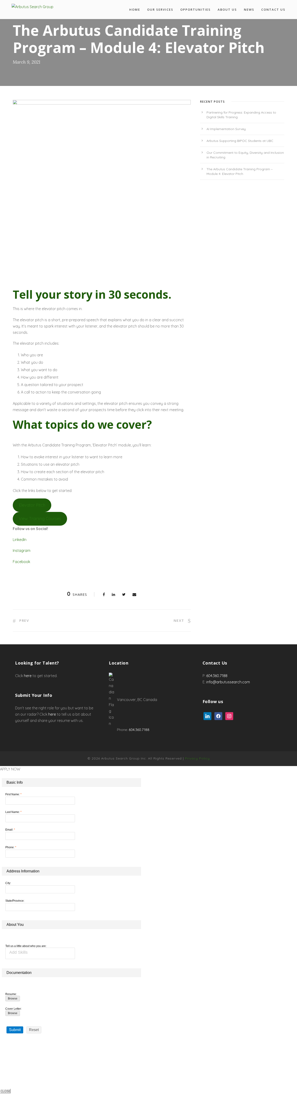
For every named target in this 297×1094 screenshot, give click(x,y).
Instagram (21, 550)
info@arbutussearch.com (228, 682)
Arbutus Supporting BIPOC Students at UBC (240, 141)
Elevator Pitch (32, 505)
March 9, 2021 (26, 62)
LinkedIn (19, 539)
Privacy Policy (197, 758)
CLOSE (5, 1091)
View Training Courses (40, 518)
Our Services (160, 9)
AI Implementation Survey (226, 129)
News (249, 9)
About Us (227, 9)
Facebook (21, 561)
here (28, 675)
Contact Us (273, 9)
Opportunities (195, 9)
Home (134, 9)
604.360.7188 (139, 729)
